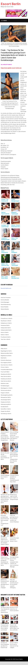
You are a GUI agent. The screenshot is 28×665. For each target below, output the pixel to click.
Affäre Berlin (4, 348)
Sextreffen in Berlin (6, 409)
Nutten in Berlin (5, 334)
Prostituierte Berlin (6, 337)
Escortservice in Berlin (6, 365)
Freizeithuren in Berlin (6, 318)
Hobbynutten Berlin (6, 327)
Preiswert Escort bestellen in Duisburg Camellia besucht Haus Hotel (14, 478)
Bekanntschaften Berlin (7, 353)
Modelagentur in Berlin (6, 388)
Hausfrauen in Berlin (6, 320)
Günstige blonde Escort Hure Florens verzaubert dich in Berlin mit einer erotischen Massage (14, 561)
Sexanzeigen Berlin (6, 399)
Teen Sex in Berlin (5, 339)
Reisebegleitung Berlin (6, 395)
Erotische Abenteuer (6, 360)
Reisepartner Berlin (6, 397)
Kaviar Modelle (4, 307)
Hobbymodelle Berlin (6, 330)
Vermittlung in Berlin (6, 413)
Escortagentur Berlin (6, 362)
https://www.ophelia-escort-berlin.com (11, 68)
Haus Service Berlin (6, 376)
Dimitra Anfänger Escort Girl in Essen (5, 477)
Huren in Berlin (4, 332)
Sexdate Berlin (4, 406)
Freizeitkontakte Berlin (6, 369)
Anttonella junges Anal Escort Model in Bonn (14, 539)
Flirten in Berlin (5, 367)
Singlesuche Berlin (5, 402)
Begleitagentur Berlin (6, 351)
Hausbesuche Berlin (6, 374)
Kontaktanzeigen (5, 385)
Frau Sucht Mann (5, 371)
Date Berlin (3, 358)
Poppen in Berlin (5, 392)
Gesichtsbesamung (6, 304)
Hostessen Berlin (5, 325)
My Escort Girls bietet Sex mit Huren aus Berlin (14, 609)
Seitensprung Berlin (6, 404)
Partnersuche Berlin (6, 390)
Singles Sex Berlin (5, 411)
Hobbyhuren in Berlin (6, 323)
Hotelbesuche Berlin (6, 378)
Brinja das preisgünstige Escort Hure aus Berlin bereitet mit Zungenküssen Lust (5, 520)
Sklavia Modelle (5, 309)
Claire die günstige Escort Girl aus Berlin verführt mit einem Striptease (14, 519)
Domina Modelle (5, 300)
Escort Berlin (11, 4)
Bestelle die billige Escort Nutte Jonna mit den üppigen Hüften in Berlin (5, 541)
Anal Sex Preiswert (6, 297)
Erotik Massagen (5, 302)
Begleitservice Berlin (6, 355)
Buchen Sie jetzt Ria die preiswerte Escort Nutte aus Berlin (5, 456)
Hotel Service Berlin (6, 381)
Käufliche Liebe (5, 383)
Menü (5, 20)
